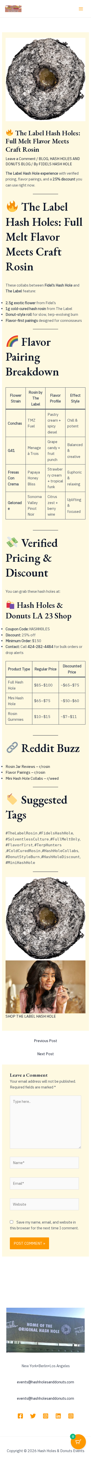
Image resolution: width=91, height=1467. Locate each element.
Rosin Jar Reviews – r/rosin (28, 766)
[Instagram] (46, 1416)
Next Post (45, 1053)
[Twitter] (33, 1416)
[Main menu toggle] (81, 9)
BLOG (43, 158)
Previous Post (45, 1040)
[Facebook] (20, 1416)
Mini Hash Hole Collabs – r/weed (32, 778)
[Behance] (71, 1416)
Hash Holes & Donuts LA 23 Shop (39, 610)
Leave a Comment (21, 158)
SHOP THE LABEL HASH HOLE (31, 1016)
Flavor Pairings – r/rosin (25, 772)
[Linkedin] (58, 1416)
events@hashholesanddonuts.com (45, 1382)
